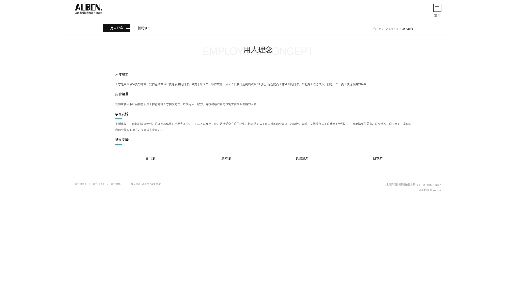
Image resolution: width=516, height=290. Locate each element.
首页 (37, 117)
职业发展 (393, 28)
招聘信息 (144, 28)
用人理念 (116, 28)
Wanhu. (437, 190)
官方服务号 (81, 184)
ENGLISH (495, 4)
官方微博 (116, 184)
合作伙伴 (479, 113)
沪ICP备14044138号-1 (429, 184)
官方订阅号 (99, 184)
